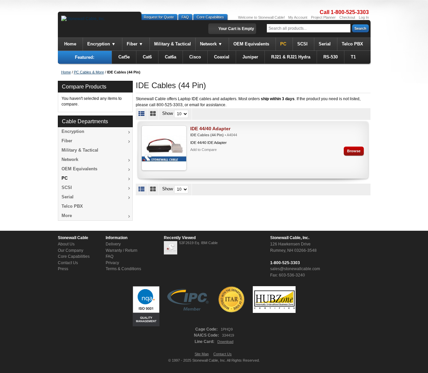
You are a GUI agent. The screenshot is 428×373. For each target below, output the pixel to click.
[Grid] (153, 114)
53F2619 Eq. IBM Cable (198, 243)
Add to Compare (203, 150)
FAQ (185, 17)
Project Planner (323, 17)
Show (167, 113)
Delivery (113, 244)
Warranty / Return (121, 250)
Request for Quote (159, 17)
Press (63, 268)
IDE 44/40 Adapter (210, 128)
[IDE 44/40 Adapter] (164, 148)
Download (225, 342)
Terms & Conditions (123, 268)
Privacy (112, 262)
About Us (66, 244)
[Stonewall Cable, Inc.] (83, 19)
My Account (297, 17)
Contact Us (68, 262)
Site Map (202, 354)
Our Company (70, 250)
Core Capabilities (210, 17)
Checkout (347, 17)
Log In (364, 17)
